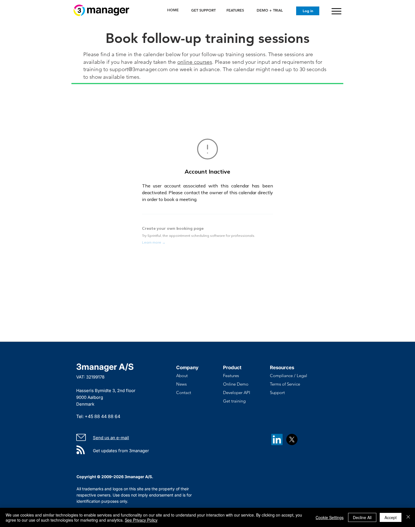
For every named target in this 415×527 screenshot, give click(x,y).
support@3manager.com (139, 69)
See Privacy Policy (141, 520)
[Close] (408, 517)
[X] (292, 439)
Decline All (362, 517)
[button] (336, 11)
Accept (391, 517)
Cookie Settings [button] (330, 517)
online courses (194, 62)
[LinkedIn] (277, 439)
